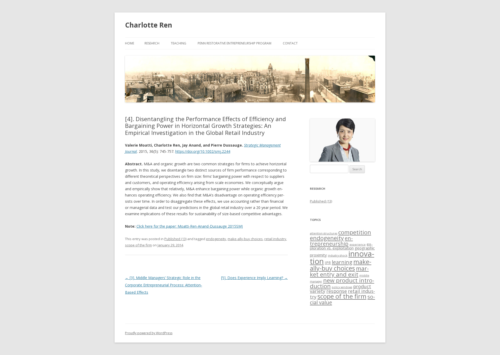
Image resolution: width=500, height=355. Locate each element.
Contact (290, 43)
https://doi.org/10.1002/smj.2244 (202, 151)
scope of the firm (138, 245)
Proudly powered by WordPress (148, 333)
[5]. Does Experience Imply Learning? (254, 277)
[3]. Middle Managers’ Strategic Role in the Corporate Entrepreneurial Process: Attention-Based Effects (163, 285)
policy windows (342, 287)
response (336, 291)
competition (354, 232)
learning (342, 262)
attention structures (323, 233)
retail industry (275, 238)
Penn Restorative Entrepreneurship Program (234, 43)
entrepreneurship (331, 240)
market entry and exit (339, 271)
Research (152, 43)
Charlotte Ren (148, 25)
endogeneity (216, 238)
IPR (328, 262)
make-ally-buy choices (245, 238)
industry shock (337, 255)
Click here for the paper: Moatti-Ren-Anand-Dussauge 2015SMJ (189, 226)
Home (129, 43)
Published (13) (175, 238)
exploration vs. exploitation (341, 246)
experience (357, 244)
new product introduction (342, 283)
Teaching (178, 43)
